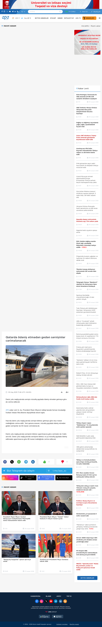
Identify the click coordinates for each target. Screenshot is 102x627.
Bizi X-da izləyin (64, 477)
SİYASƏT (53, 18)
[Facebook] (37, 601)
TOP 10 (69, 596)
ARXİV (58, 596)
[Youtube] (10, 12)
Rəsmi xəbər (95, 26)
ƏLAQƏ (48, 596)
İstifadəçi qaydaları (62, 624)
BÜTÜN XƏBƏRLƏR (42, 18)
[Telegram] (12, 12)
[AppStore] (57, 617)
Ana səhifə (85, 26)
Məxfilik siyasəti (74, 624)
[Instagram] (4, 12)
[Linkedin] (15, 12)
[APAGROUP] (51, 611)
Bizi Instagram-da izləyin (11, 477)
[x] (46, 601)
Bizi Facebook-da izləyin (47, 477)
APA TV (78, 18)
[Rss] (17, 12)
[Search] (60, 12)
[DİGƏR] (99, 18)
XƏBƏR (60, 18)
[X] (7, 12)
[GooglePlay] (44, 617)
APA (7, 410)
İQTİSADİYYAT (69, 18)
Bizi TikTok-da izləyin (29, 477)
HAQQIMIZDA (35, 596)
